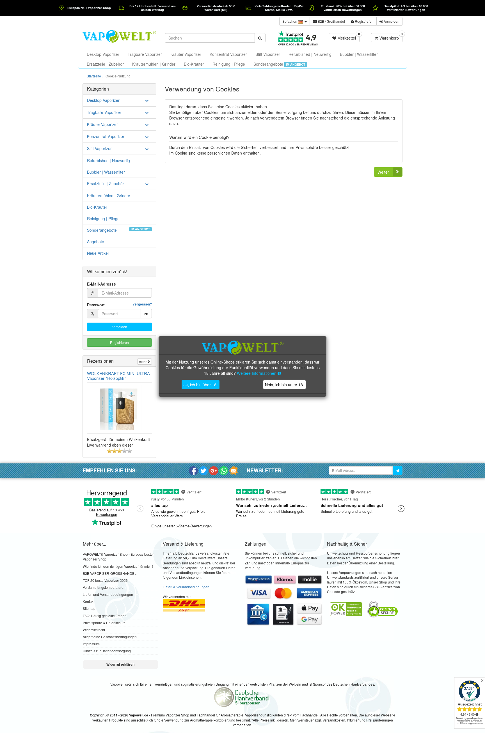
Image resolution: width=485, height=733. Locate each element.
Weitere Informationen (257, 373)
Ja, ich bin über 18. (201, 384)
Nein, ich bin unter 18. (284, 384)
